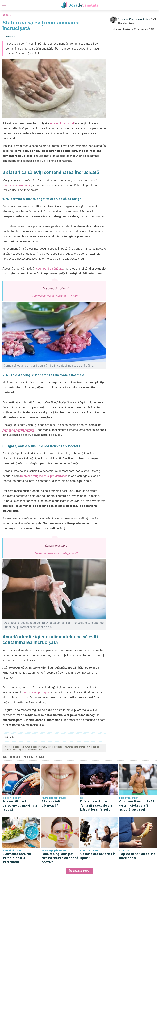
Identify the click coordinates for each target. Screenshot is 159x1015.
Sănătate (6, 15)
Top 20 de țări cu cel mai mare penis (137, 856)
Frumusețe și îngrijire (53, 798)
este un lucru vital (61, 123)
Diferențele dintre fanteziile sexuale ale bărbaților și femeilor (96, 805)
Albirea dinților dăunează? (52, 803)
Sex (82, 798)
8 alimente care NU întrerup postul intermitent (16, 858)
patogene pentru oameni (18, 429)
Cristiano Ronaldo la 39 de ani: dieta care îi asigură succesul (136, 805)
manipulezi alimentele (16, 185)
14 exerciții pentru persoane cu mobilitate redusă (19, 805)
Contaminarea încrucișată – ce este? (56, 296)
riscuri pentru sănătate (49, 268)
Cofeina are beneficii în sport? (98, 856)
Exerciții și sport (12, 798)
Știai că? (124, 850)
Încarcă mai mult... (79, 871)
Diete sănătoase (11, 850)
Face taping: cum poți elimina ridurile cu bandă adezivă (59, 858)
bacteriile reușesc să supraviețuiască (43, 476)
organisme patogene (37, 692)
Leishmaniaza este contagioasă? (56, 553)
